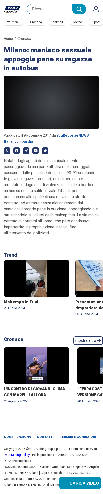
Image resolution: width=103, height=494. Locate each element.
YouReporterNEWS (73, 135)
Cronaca (36, 22)
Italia (8, 141)
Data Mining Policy (17, 455)
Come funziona (17, 437)
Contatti (45, 437)
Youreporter (12, 9)
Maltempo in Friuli (22, 302)
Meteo (78, 22)
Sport (96, 22)
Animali (57, 22)
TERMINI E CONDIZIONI (78, 437)
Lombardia (23, 141)
